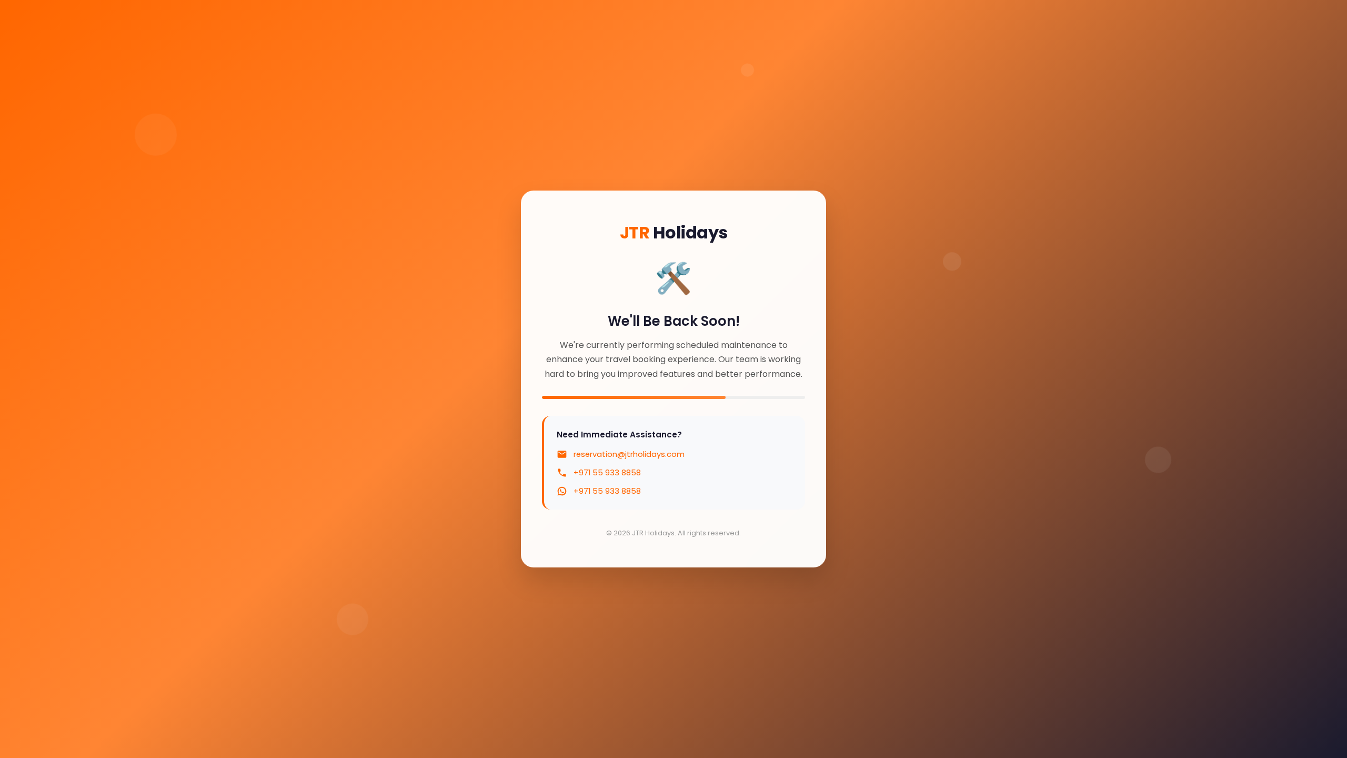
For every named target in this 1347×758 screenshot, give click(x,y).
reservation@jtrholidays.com (629, 454)
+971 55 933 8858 (607, 472)
